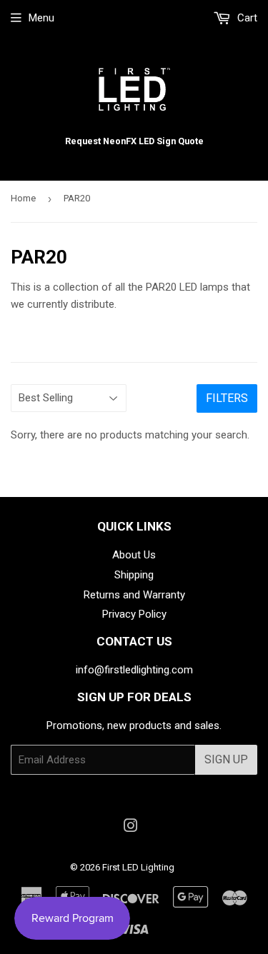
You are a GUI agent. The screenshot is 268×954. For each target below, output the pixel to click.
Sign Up (226, 759)
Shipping (134, 574)
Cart (245, 17)
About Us (134, 554)
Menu (41, 17)
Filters (227, 398)
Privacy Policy (134, 614)
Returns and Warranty (134, 594)
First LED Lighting (138, 867)
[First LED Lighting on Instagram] (131, 827)
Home (23, 198)
